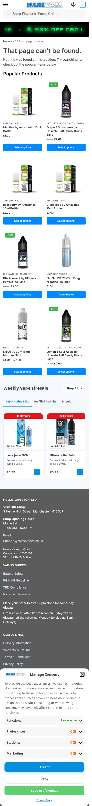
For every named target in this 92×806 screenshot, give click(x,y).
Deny (44, 779)
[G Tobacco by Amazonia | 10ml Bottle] (66, 177)
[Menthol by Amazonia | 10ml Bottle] (22, 99)
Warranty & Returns (16, 650)
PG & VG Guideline (16, 580)
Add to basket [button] (66, 294)
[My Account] (73, 5)
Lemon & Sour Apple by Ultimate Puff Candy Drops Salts (64, 355)
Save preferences (44, 790)
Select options (22, 147)
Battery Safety (13, 573)
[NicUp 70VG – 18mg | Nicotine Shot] (22, 324)
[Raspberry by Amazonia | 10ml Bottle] (22, 177)
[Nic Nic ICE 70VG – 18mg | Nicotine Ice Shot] (66, 250)
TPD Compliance (15, 587)
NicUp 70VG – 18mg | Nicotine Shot (17, 353)
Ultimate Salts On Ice (17, 274)
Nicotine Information (17, 594)
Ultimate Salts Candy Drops (65, 123)
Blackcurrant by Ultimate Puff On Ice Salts (19, 279)
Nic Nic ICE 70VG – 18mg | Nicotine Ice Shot (64, 279)
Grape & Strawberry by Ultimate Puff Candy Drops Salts (64, 131)
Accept (44, 767)
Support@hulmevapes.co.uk (23, 541)
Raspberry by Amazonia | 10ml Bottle (19, 206)
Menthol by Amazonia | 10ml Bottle (22, 129)
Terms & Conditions (16, 657)
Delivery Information (17, 643)
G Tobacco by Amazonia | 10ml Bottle (64, 206)
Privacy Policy (44, 800)
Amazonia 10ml (13, 123)
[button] (82, 674)
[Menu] (9, 4)
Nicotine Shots (57, 274)
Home (6, 41)
